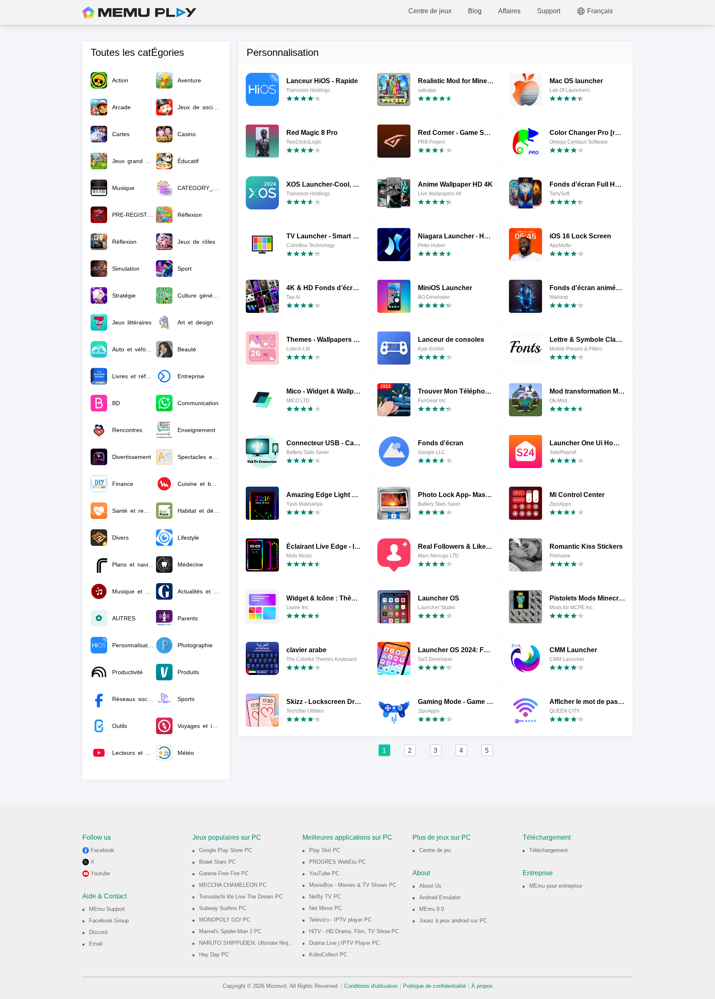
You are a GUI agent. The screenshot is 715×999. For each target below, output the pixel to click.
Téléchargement (548, 850)
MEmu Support (107, 909)
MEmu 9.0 (431, 909)
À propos (482, 986)
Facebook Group (109, 920)
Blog (475, 10)
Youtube (100, 873)
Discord (98, 932)
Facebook (102, 850)
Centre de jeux (429, 10)
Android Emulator (440, 897)
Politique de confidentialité (434, 986)
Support (548, 10)
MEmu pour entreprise (555, 886)
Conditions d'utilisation (371, 986)
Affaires (509, 10)
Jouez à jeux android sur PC (453, 920)
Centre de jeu (435, 850)
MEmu (139, 12)
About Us (430, 886)
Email (96, 944)
